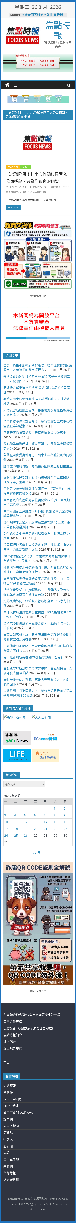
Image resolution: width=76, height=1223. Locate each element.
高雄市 (25, 166)
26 (26, 835)
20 (36, 829)
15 (55, 822)
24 (6, 835)
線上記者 (9, 1042)
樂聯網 (8, 1166)
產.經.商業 (13, 166)
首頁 (6, 1062)
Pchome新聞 (12, 1099)
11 (16, 822)
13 (36, 822)
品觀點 (8, 1133)
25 (16, 835)
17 (6, 829)
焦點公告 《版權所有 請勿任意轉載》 (29, 1028)
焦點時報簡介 (12, 1035)
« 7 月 (36, 853)
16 (65, 822)
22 (55, 829)
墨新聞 (8, 1146)
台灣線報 (9, 1173)
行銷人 (8, 1139)
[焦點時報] (7, 85)
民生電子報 (11, 1159)
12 (26, 822)
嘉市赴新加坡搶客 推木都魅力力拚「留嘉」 (33, 657)
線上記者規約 (12, 1048)
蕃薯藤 (8, 1092)
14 (45, 822)
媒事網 (8, 1119)
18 (16, 829)
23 (65, 829)
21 (45, 829)
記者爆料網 (11, 1180)
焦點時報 (58, 30)
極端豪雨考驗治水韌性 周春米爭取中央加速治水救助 (42, 16)
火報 (6, 1153)
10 (6, 822)
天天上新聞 (11, 1126)
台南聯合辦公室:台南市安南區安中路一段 (32, 1015)
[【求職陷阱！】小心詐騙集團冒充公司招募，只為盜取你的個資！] (38, 125)
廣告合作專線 (12, 1021)
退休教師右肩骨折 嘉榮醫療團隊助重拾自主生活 (37, 466)
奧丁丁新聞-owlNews (18, 1112)
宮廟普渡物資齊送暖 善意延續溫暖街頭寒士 (34, 432)
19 (26, 829)
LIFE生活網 (11, 1106)
